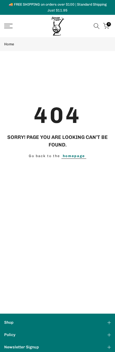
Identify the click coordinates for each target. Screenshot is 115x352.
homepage (74, 156)
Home (9, 44)
